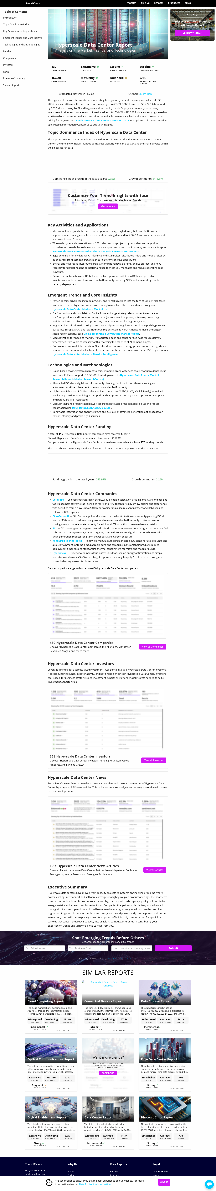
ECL (54, 528)
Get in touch (108, 206)
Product (131, 3)
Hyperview (59, 553)
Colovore (58, 499)
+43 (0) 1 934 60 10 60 (35, 1170)
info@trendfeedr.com (35, 1174)
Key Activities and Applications (20, 31)
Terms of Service (126, 959)
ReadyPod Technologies (67, 540)
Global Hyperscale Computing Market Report (111, 333)
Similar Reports (11, 85)
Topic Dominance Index (16, 24)
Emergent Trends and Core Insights (22, 37)
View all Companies (152, 646)
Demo (188, 3)
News (6, 71)
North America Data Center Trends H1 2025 (102, 120)
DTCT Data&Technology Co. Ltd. (91, 408)
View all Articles (154, 870)
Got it (164, 1182)
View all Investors (153, 760)
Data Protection (160, 1171)
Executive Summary (14, 78)
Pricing (145, 3)
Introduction (10, 17)
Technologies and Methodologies (21, 44)
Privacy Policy (112, 959)
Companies (9, 58)
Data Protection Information (95, 1184)
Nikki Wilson (145, 93)
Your (88, 948)
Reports (158, 3)
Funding (7, 51)
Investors (8, 65)
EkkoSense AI (60, 516)
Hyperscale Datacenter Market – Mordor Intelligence (85, 354)
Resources (174, 3)
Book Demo (108, 1073)
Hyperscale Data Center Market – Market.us (79, 309)
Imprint (156, 1175)
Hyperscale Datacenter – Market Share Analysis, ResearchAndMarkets (95, 251)
